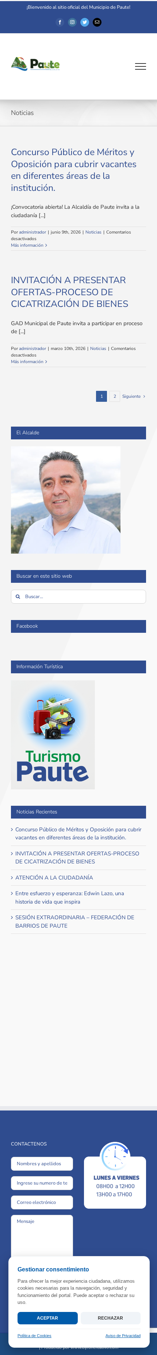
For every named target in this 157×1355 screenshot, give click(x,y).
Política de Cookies (34, 1335)
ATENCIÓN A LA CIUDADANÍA (54, 877)
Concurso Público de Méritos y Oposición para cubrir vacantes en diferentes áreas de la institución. (74, 170)
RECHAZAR (110, 1318)
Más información (27, 245)
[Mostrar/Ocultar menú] (140, 66)
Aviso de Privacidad (123, 1335)
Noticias (93, 232)
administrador (32, 232)
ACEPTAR (47, 1318)
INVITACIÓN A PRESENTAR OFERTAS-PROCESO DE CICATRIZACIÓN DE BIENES (69, 292)
